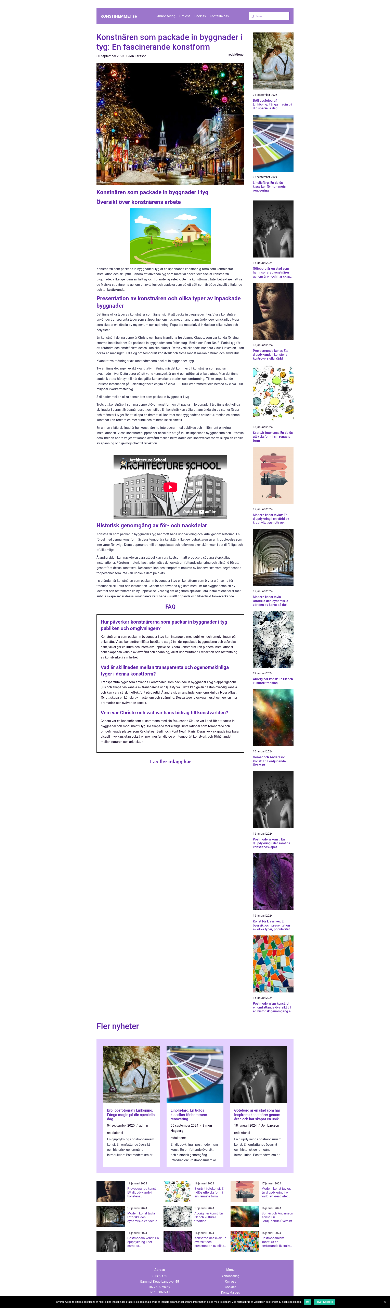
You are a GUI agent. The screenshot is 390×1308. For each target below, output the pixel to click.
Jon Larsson (137, 56)
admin (143, 1125)
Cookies (200, 16)
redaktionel (236, 54)
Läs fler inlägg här (170, 762)
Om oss (184, 16)
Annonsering (166, 16)
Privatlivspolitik (324, 1301)
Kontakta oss (219, 16)
